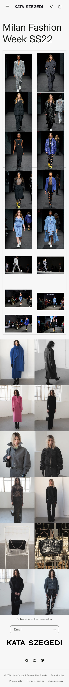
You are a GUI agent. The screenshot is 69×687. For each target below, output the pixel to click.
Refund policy (58, 675)
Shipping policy (55, 681)
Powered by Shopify (37, 675)
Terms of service (35, 681)
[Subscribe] (55, 629)
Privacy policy (16, 681)
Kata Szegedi (19, 675)
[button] (7, 7)
